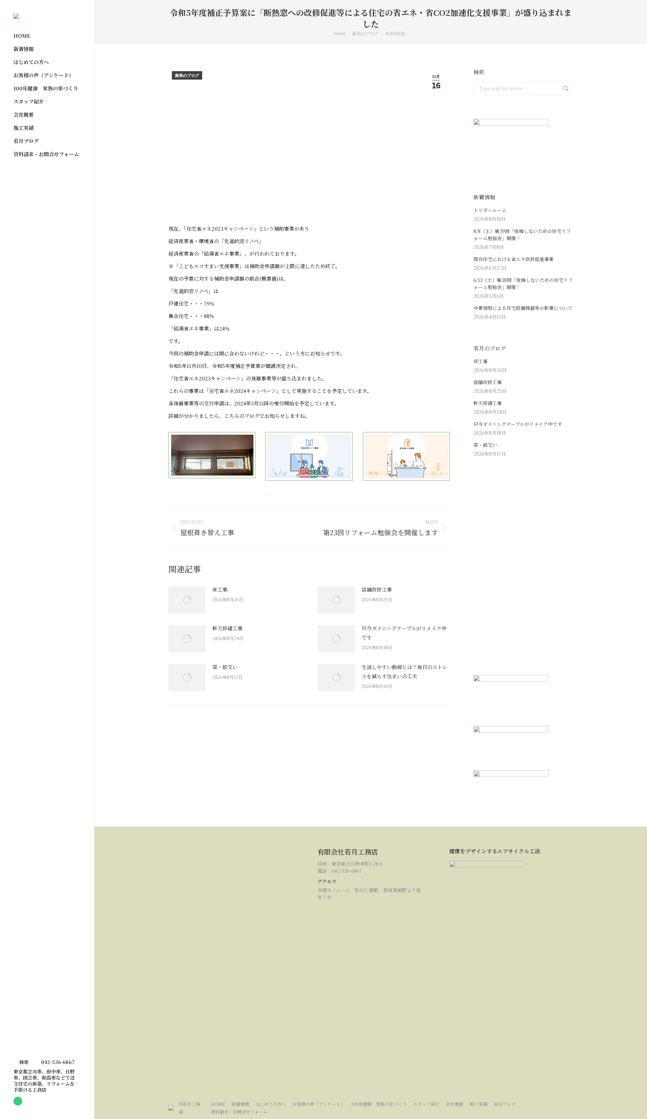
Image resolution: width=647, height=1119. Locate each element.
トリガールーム (489, 210)
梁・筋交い (225, 666)
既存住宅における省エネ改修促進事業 (513, 259)
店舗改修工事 (377, 589)
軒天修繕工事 (227, 628)
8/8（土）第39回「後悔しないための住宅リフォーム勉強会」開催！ (522, 234)
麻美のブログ (187, 75)
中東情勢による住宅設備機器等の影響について (523, 308)
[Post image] (187, 599)
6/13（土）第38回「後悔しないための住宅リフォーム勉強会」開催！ (523, 283)
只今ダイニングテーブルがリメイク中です (404, 633)
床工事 (219, 589)
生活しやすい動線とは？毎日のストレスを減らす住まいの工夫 (405, 671)
